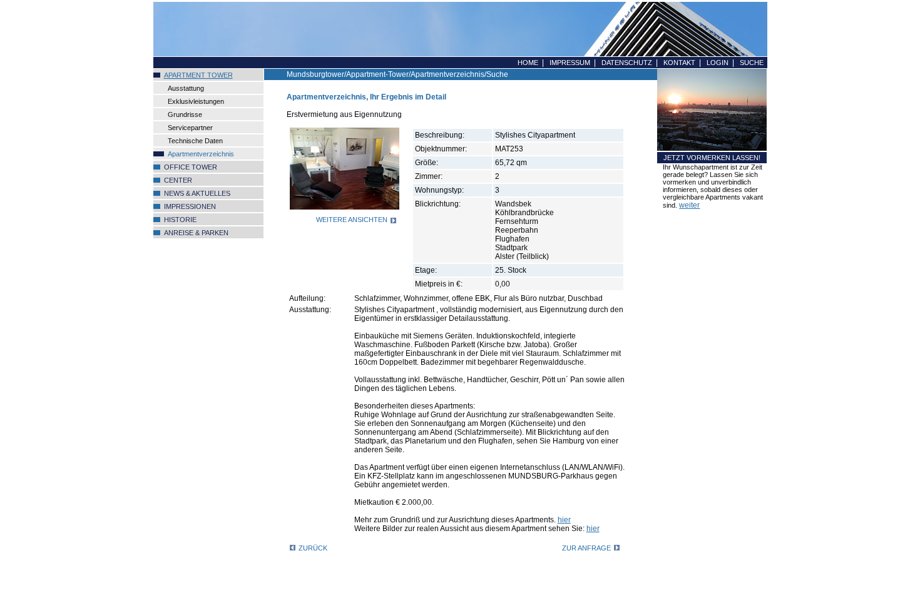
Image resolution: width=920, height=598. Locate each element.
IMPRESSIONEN (190, 206)
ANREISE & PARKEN (196, 232)
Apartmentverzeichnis (201, 154)
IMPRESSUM (569, 62)
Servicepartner (190, 127)
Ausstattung (186, 88)
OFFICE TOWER (190, 167)
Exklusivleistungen (196, 101)
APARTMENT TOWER (198, 75)
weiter (689, 205)
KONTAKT (679, 62)
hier (564, 519)
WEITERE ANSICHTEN (351, 219)
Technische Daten (195, 140)
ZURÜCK (313, 548)
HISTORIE (180, 219)
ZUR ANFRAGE (586, 548)
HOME (528, 62)
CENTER (178, 180)
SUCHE (752, 62)
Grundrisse (185, 114)
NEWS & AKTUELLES (197, 193)
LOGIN (717, 62)
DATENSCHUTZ (626, 62)
